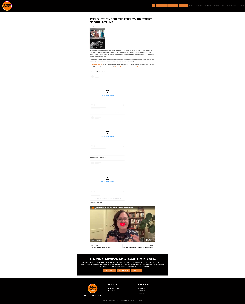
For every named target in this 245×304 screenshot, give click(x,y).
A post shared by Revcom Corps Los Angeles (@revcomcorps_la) (107, 198)
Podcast (229, 6)
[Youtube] (93, 295)
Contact (241, 6)
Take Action (198, 6)
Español (216, 6)
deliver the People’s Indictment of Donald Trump (127, 66)
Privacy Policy (121, 300)
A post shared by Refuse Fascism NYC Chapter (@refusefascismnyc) (107, 153)
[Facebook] (85, 295)
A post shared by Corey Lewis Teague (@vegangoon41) (107, 111)
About (190, 6)
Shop (234, 6)
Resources (208, 6)
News (223, 6)
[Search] (153, 5)
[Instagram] (95, 295)
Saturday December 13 (96, 64)
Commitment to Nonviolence (134, 300)
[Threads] (98, 295)
